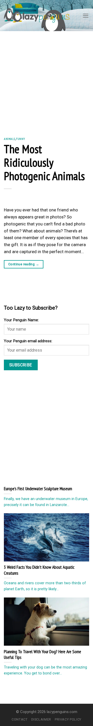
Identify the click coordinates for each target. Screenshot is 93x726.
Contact (20, 719)
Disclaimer (41, 719)
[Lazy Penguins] (36, 15)
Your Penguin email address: (28, 341)
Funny (20, 139)
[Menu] (85, 15)
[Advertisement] (46, 80)
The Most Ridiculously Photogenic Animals (44, 162)
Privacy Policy (68, 719)
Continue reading (23, 264)
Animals (9, 139)
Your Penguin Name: (21, 320)
